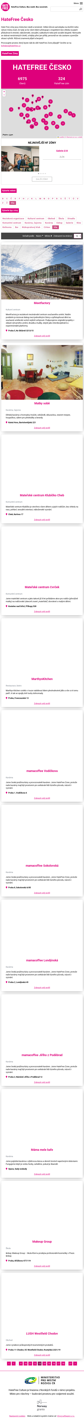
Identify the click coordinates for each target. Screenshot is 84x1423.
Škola (61, 218)
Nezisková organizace (13, 218)
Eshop (59, 223)
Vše (13, 203)
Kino (79, 223)
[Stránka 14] (75, 1363)
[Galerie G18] (22, 158)
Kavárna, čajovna (33, 223)
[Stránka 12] (9, 1363)
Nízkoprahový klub (31, 227)
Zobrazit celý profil (42, 336)
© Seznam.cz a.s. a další (73, 137)
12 (35, 1363)
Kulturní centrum (36, 218)
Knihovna (7, 227)
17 (58, 1363)
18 (63, 1363)
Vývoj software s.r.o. (66, 1416)
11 (30, 1363)
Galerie (69, 223)
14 (44, 1363)
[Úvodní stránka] (24, 7)
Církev (47, 227)
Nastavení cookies (17, 1416)
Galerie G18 (62, 150)
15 (49, 1363)
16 (54, 1363)
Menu (76, 3)
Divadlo (71, 218)
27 (70, 1363)
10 (25, 1363)
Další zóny (42, 179)
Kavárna (49, 223)
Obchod (51, 218)
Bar (16, 227)
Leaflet (61, 137)
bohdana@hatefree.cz (10, 46)
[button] (11, 109)
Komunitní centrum (12, 223)
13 (40, 1363)
